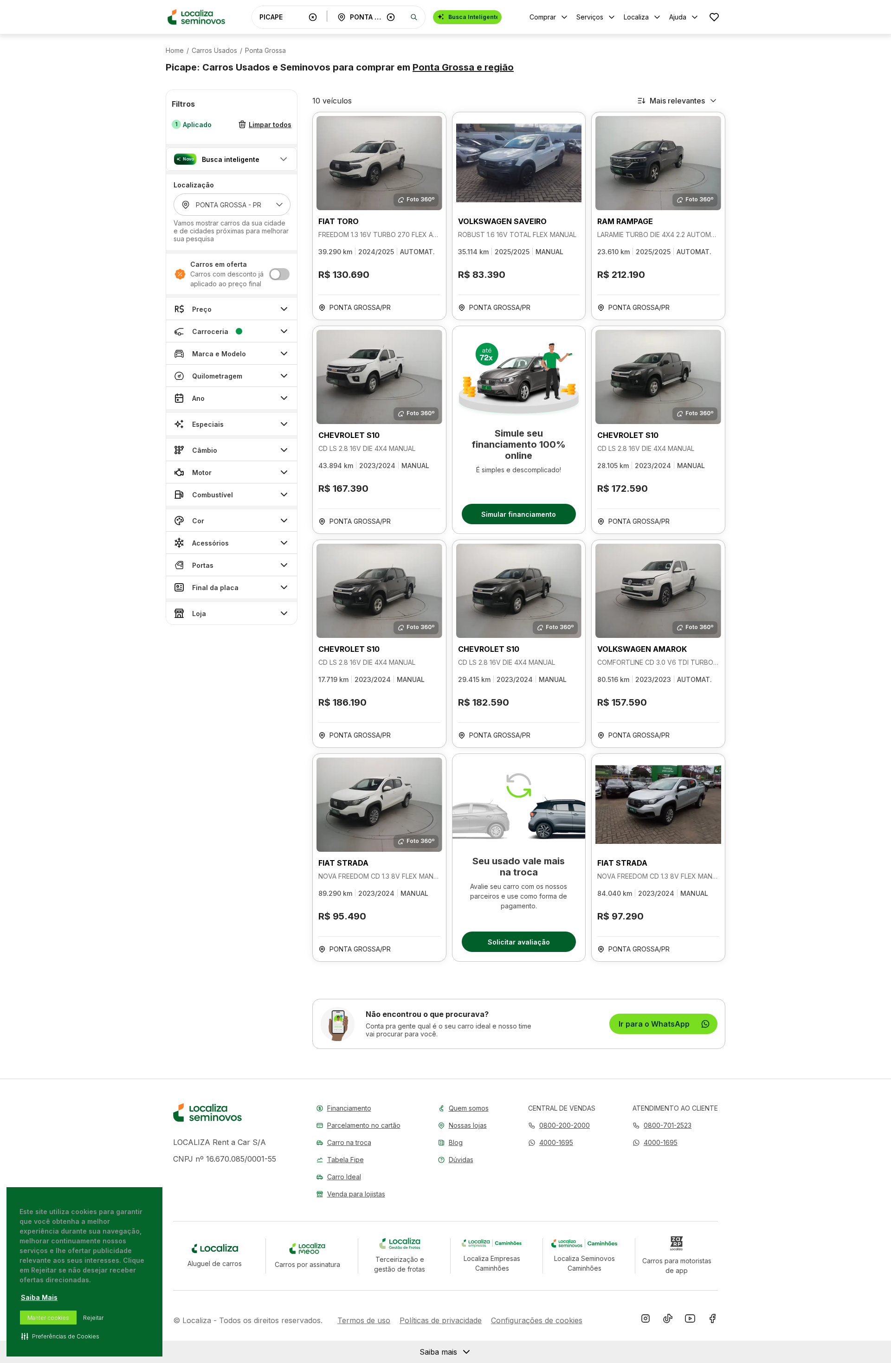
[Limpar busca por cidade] (390, 17)
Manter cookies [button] (48, 1317)
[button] (232, 159)
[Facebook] (712, 1320)
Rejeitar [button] (93, 1317)
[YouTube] (690, 1320)
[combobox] (282, 17)
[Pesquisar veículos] (414, 17)
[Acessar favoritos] (714, 17)
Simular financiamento (518, 514)
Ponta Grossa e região (463, 67)
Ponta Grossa (265, 50)
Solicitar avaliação (519, 942)
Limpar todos (270, 125)
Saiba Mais (39, 1297)
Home (175, 50)
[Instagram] (645, 1320)
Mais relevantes (677, 100)
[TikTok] (667, 1320)
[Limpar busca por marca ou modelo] (312, 17)
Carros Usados (214, 50)
